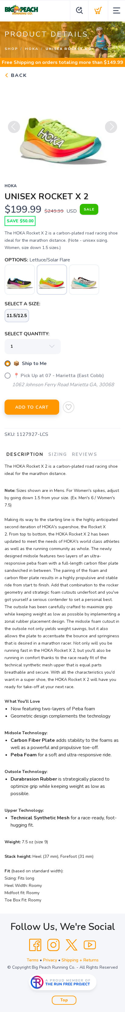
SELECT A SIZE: (22, 303)
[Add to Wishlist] (68, 407)
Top (64, 1000)
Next (111, 127)
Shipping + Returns (80, 960)
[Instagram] (53, 945)
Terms (33, 960)
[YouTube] (90, 945)
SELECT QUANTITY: (27, 333)
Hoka (32, 48)
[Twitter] (71, 945)
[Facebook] (35, 945)
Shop (11, 48)
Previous (14, 127)
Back (18, 75)
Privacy (50, 960)
